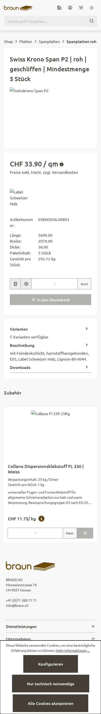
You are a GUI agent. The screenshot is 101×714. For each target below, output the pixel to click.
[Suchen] (91, 21)
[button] (22, 197)
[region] (50, 115)
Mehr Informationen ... (73, 650)
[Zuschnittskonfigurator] (26, 283)
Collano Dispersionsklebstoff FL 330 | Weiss (46, 469)
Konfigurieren (50, 664)
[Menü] (91, 7)
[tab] (49, 333)
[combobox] (45, 21)
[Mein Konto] (70, 7)
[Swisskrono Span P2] (50, 115)
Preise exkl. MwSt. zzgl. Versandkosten (44, 172)
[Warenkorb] (81, 7)
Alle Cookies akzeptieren (50, 703)
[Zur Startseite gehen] (18, 8)
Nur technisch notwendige (50, 683)
